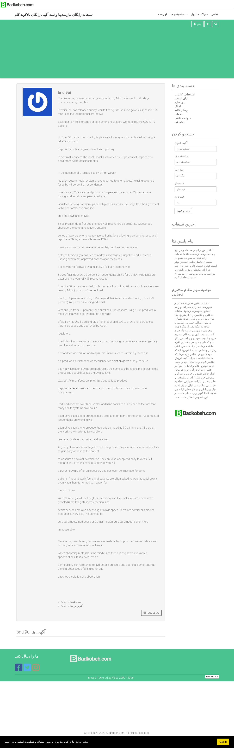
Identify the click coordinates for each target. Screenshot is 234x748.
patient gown (68, 470)
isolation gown (120, 361)
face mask (78, 353)
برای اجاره (180, 102)
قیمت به (179, 196)
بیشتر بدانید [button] (82, 741)
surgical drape (122, 521)
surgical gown (66, 215)
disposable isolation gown (73, 149)
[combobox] (196, 162)
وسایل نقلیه (181, 110)
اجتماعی (179, 122)
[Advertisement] (117, 54)
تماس (214, 14)
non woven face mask (90, 247)
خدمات (179, 114)
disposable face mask (71, 388)
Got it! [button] (223, 741)
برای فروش (181, 98)
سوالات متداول (199, 14)
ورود (198, 24)
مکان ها (179, 169)
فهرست (162, 14)
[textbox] (196, 162)
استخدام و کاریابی (185, 94)
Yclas (115, 677)
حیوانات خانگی (183, 118)
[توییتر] (27, 669)
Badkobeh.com (115, 732)
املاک (178, 106)
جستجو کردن (183, 211)
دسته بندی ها (178, 14)
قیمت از (179, 183)
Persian (213, 676)
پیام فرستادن (152, 612)
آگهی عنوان (181, 143)
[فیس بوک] (19, 669)
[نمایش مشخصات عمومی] (36, 669)
